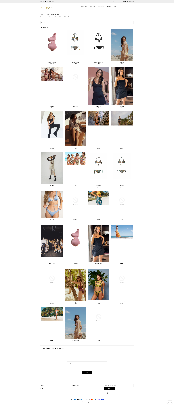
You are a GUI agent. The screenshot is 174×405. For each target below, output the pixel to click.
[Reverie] (122, 232)
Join (127, 1)
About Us (109, 6)
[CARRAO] (52, 74)
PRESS (115, 6)
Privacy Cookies (75, 385)
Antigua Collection (91, 402)
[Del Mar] (122, 118)
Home (42, 10)
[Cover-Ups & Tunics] (75, 128)
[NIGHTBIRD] (52, 241)
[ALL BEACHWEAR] (52, 42)
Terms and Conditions (76, 387)
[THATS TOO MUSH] (98, 284)
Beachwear (84, 6)
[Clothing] (122, 86)
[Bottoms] (122, 45)
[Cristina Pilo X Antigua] (98, 118)
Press (41, 388)
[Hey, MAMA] (52, 204)
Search (41, 387)
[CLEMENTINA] (98, 86)
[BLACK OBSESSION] (98, 42)
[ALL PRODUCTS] (75, 42)
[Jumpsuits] (75, 201)
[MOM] (122, 201)
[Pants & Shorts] (98, 243)
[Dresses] (52, 168)
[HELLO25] (122, 165)
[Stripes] (75, 285)
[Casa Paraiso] (75, 77)
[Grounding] (98, 165)
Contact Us (42, 384)
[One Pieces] (75, 238)
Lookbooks (101, 6)
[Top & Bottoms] (75, 323)
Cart (132, 1)
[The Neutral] (122, 279)
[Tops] (98, 317)
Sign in (124, 1)
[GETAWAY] (75, 158)
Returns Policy (75, 384)
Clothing (92, 6)
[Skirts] (52, 279)
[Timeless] (52, 314)
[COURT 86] (52, 124)
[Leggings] (98, 198)
